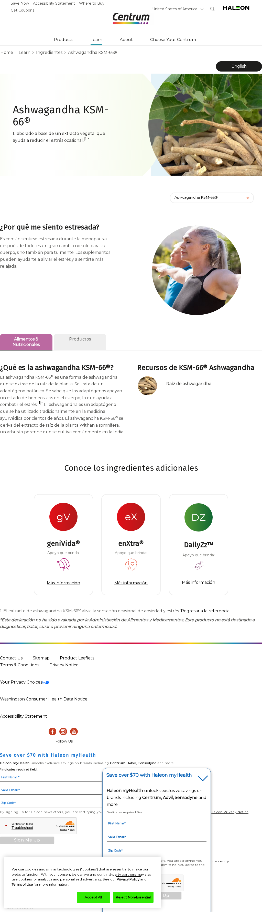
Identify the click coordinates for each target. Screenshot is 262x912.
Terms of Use (22, 884)
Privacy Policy (128, 879)
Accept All (93, 897)
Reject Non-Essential (133, 897)
